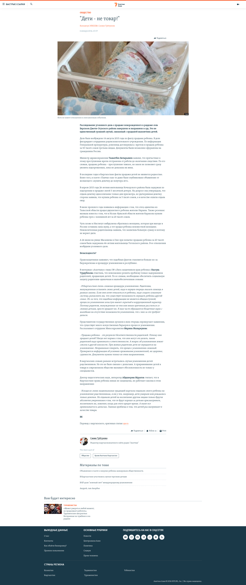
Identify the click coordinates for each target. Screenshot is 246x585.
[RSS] (161, 537)
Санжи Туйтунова (106, 26)
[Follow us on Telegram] (143, 537)
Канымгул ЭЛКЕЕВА (89, 26)
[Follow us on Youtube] (125, 537)
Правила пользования (54, 551)
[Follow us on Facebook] (137, 537)
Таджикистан (90, 570)
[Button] (160, 38)
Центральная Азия (92, 541)
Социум (87, 551)
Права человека (91, 556)
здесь (126, 424)
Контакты (48, 541)
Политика (88, 546)
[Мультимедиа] (238, 4)
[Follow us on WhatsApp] (149, 537)
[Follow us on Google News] (155, 537)
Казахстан (48, 570)
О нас (46, 536)
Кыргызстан (49, 575)
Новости (87, 536)
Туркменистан (70, 505)
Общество (85, 13)
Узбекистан (129, 570)
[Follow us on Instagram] (131, 537)
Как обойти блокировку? (55, 546)
